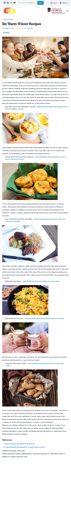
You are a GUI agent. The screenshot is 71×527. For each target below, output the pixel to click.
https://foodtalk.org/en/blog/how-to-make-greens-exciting (25, 447)
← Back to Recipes (7, 19)
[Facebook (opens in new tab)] (5, 2)
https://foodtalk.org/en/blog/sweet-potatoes (20, 444)
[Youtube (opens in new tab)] (14, 2)
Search (40, 3)
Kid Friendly (6, 32)
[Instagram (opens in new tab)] (11, 2)
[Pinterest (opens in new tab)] (8, 2)
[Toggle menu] (67, 11)
